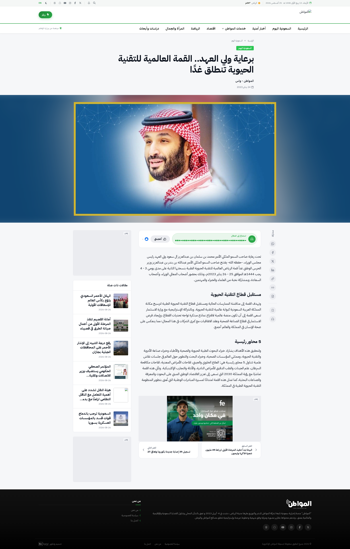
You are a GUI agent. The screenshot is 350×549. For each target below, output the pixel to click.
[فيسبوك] (75, 3)
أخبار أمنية (259, 28)
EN (40, 3)
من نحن (134, 510)
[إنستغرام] (70, 3)
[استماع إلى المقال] (272, 319)
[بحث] (94, 3)
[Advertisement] (102, 253)
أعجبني (158, 239)
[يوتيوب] (65, 3)
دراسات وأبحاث (149, 28)
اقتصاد (211, 28)
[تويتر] (80, 3)
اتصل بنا (134, 520)
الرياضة (195, 28)
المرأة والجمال (175, 28)
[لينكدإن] (272, 270)
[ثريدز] (54, 3)
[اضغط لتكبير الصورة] (175, 159)
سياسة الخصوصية (130, 515)
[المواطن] (305, 15)
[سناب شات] (59, 3)
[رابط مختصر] (272, 287)
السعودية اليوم (281, 28)
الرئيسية (303, 28)
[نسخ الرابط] (272, 279)
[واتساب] (272, 243)
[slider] (210, 240)
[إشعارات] (88, 3)
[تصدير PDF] (272, 296)
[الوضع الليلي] (46, 3)
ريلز (44, 15)
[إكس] (272, 261)
